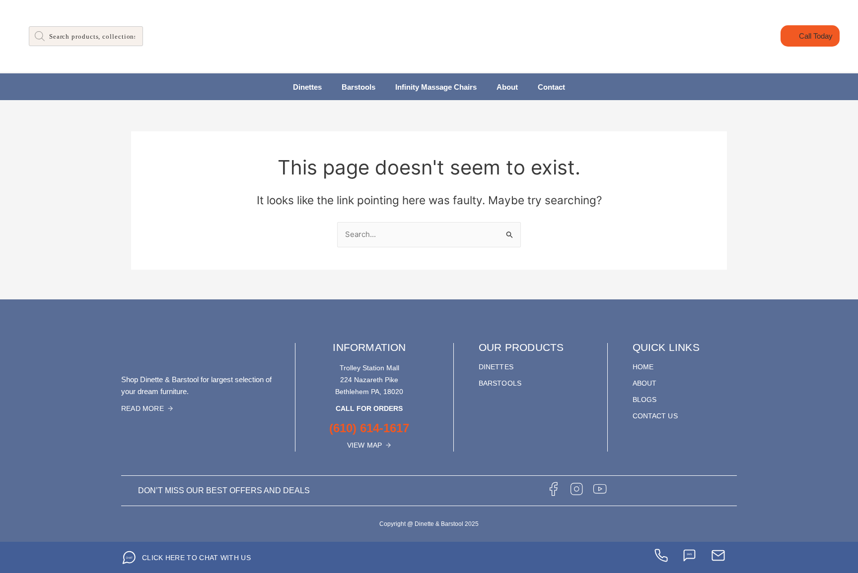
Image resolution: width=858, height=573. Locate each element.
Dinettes (307, 87)
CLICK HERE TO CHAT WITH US (196, 558)
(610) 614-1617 (369, 428)
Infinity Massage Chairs (436, 87)
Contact (551, 87)
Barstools (358, 87)
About (507, 87)
